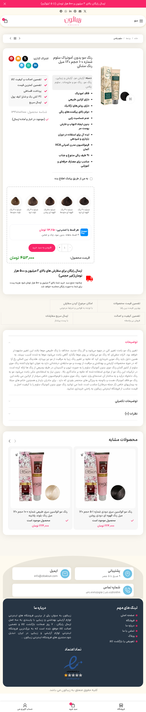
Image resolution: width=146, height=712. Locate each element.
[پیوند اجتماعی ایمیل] (80, 11)
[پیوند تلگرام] (61, 11)
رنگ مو (88, 82)
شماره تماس (111, 587)
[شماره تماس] (127, 590)
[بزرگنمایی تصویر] (130, 99)
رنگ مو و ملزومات (72, 82)
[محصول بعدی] (10, 38)
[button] (82, 455)
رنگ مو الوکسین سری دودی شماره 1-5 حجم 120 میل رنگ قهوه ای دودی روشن (105, 514)
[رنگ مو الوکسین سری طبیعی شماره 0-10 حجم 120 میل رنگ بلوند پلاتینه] (40, 478)
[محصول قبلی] (19, 38)
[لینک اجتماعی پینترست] (75, 11)
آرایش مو (79, 78)
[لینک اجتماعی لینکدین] (70, 11)
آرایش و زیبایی (64, 78)
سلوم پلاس (117, 38)
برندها (128, 38)
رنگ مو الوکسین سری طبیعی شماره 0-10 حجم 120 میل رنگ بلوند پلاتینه (40, 514)
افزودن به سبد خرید (42, 248)
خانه (136, 38)
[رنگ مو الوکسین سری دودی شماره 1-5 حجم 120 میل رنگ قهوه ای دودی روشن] (106, 478)
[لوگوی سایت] (73, 21)
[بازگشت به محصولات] (15, 38)
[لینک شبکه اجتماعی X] (85, 11)
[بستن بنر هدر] (5, 4)
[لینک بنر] (78, 4)
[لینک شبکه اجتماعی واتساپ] (65, 11)
